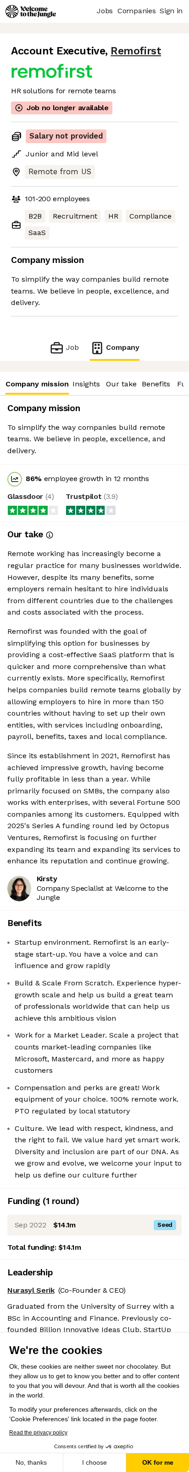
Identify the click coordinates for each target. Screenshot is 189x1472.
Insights (86, 384)
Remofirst (136, 51)
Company (122, 347)
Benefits (156, 384)
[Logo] (31, 11)
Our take (121, 384)
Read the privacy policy (38, 1432)
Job (72, 347)
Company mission (37, 384)
